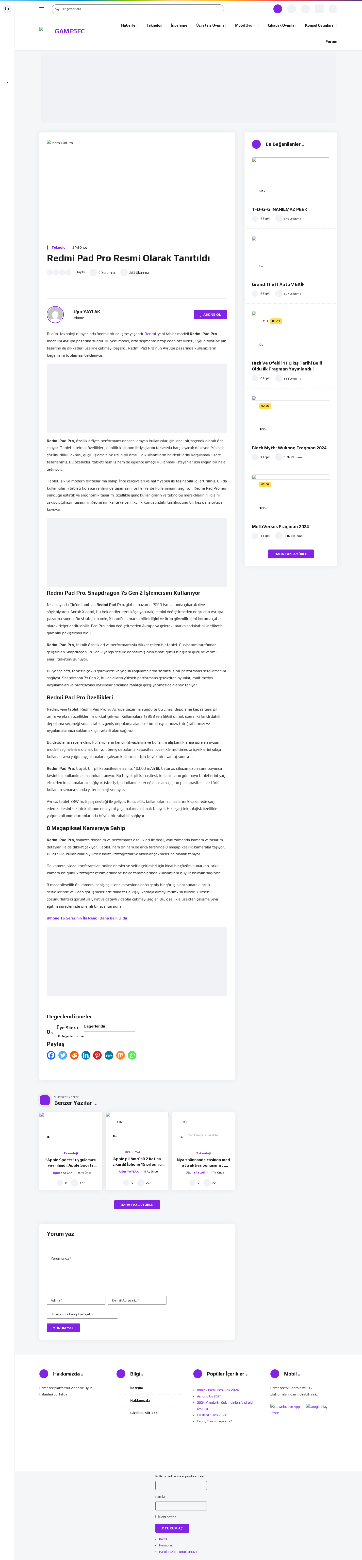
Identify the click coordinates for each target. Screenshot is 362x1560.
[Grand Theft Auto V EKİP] (291, 256)
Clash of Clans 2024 (212, 1415)
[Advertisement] (189, 88)
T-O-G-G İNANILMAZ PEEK (279, 209)
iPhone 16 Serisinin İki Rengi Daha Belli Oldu (87, 918)
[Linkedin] (86, 1055)
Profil (163, 1539)
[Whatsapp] (132, 1055)
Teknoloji (154, 25)
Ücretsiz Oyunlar (211, 25)
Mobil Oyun (245, 25)
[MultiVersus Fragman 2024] (291, 497)
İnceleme (179, 25)
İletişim (136, 1388)
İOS (127, 1152)
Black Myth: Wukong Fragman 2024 (289, 447)
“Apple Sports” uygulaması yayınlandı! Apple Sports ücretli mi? (70, 1165)
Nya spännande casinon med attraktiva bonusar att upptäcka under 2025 (203, 1165)
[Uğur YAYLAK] (55, 314)
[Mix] (120, 1055)
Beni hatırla (167, 1517)
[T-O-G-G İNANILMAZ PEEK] (291, 179)
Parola (160, 1497)
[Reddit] (74, 1055)
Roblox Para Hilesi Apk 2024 (218, 1390)
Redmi (150, 333)
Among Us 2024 (209, 1396)
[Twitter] (62, 1055)
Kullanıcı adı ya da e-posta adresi (179, 1476)
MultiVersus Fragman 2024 (280, 526)
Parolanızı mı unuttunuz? (178, 1552)
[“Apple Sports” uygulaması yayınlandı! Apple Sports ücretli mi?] (70, 1129)
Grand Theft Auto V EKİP (278, 284)
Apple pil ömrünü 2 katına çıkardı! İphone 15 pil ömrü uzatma (137, 1164)
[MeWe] (109, 1055)
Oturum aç (172, 1528)
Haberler (129, 25)
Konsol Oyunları (319, 25)
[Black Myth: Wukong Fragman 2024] (291, 418)
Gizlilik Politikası (144, 1413)
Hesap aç (166, 1545)
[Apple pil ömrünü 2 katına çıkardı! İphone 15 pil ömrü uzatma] (137, 1129)
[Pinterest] (97, 1055)
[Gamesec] (67, 33)
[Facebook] (51, 1055)
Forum (331, 41)
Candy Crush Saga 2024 (214, 1421)
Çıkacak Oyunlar (282, 25)
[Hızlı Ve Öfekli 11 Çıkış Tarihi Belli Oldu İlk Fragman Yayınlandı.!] (291, 333)
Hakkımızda (140, 1400)
